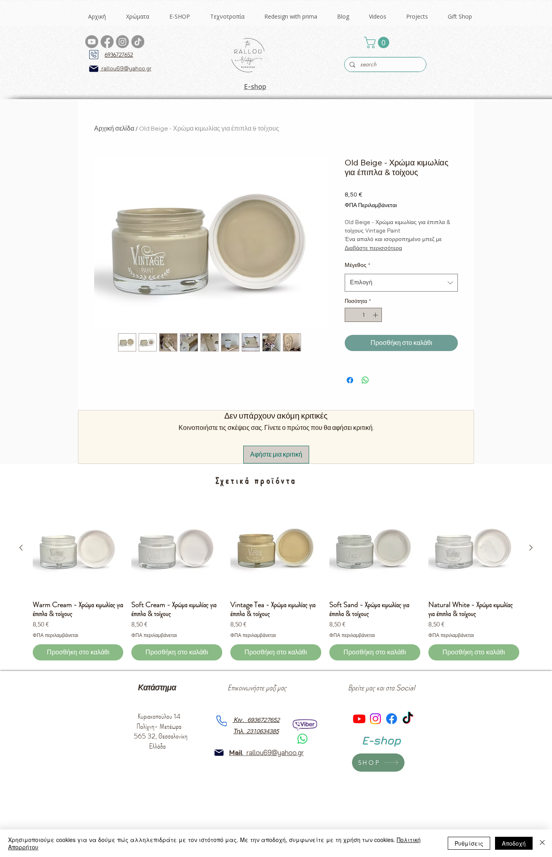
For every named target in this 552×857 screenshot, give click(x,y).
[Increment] (376, 315)
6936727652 (119, 54)
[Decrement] (351, 315)
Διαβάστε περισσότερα (373, 248)
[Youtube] (91, 41)
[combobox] (401, 283)
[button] (137, 16)
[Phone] (93, 54)
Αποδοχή (514, 843)
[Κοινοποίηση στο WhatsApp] (365, 380)
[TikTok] (137, 41)
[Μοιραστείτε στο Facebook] (350, 380)
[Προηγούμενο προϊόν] (21, 547)
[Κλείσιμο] (542, 843)
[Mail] (93, 68)
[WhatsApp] (302, 739)
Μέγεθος (357, 265)
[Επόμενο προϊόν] (531, 547)
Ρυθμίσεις (469, 843)
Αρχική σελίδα (114, 128)
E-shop (255, 86)
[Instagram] (122, 41)
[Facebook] (107, 41)
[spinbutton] (363, 315)
